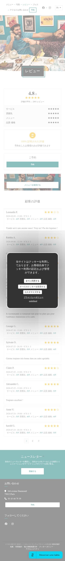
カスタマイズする (32, 292)
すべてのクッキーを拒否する (32, 286)
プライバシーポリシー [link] (33, 297)
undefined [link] (33, 301)
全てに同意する (32, 280)
